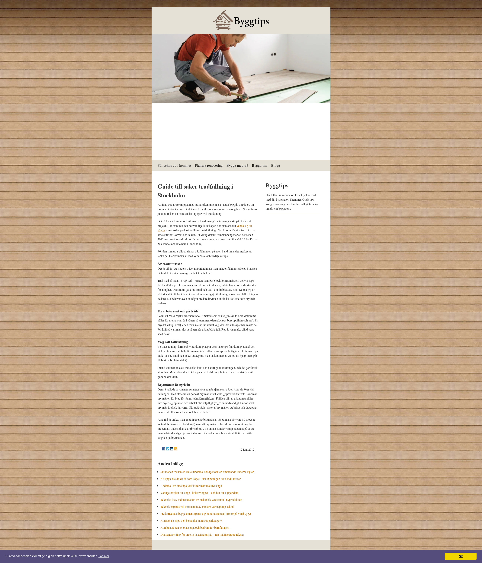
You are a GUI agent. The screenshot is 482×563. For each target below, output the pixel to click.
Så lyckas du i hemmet (174, 165)
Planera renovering (209, 165)
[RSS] (175, 448)
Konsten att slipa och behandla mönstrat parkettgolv (191, 520)
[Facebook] (163, 448)
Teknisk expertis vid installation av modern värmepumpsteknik (197, 507)
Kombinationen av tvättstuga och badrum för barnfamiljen (194, 527)
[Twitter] (167, 448)
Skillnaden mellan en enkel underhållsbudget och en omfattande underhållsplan (207, 472)
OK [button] (461, 556)
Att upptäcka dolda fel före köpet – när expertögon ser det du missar (200, 479)
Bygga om (259, 165)
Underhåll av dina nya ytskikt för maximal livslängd (191, 486)
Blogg (275, 165)
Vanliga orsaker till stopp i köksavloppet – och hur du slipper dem (199, 493)
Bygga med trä (237, 165)
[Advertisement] (241, 131)
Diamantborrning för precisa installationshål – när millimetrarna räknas (202, 534)
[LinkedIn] (171, 448)
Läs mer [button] (103, 556)
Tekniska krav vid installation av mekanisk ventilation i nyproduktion (201, 500)
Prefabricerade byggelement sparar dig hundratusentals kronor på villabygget (205, 513)
